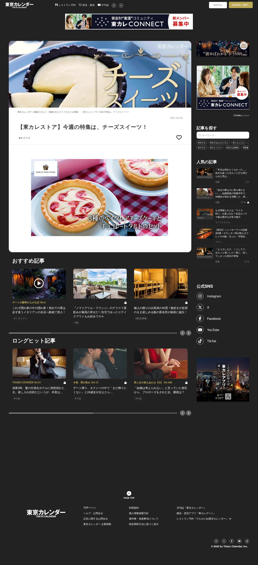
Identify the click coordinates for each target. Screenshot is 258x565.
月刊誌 (105, 5)
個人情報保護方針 (139, 513)
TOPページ (89, 507)
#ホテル (202, 142)
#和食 (246, 147)
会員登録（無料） (241, 5)
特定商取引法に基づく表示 (143, 524)
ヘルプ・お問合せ (93, 513)
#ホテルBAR (233, 147)
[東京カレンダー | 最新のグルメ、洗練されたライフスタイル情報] (30, 5)
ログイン (218, 5)
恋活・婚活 (88, 5)
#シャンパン (239, 142)
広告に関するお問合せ (95, 518)
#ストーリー (216, 147)
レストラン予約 (67, 5)
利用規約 (134, 507)
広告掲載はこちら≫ (241, 115)
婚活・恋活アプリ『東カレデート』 (196, 513)
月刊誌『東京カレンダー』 (191, 507)
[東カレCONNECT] (129, 21)
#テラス (202, 147)
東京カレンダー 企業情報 (97, 524)
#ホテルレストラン (219, 142)
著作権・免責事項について (143, 518)
